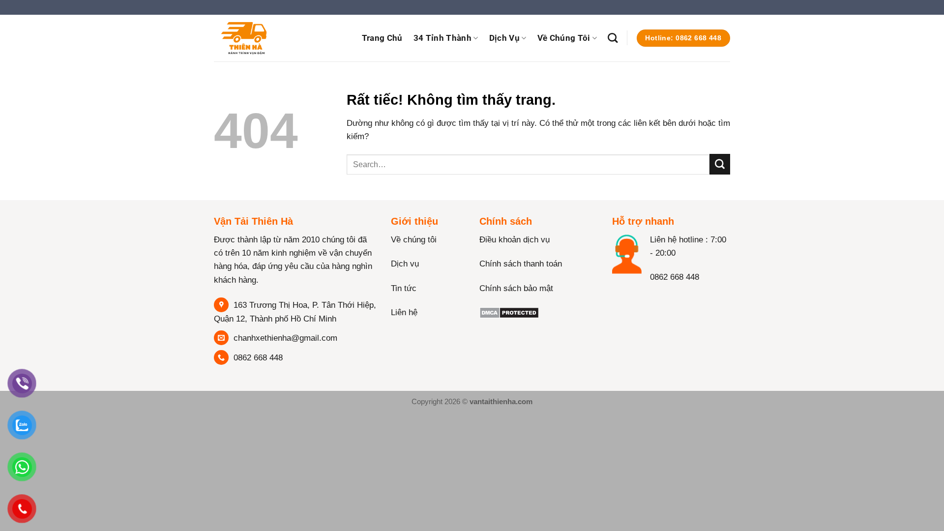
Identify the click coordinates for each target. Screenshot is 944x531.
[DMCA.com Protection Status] (509, 312)
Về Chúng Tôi (563, 38)
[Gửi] (719, 164)
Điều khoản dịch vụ (514, 239)
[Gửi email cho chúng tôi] (735, 12)
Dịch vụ (504, 38)
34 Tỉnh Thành (442, 38)
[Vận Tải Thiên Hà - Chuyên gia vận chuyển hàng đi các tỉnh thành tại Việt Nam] (263, 38)
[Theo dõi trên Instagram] (640, 297)
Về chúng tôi (414, 239)
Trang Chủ (382, 38)
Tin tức (403, 288)
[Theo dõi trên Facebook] (621, 297)
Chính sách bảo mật (516, 288)
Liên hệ (404, 312)
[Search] (613, 38)
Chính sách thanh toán (520, 263)
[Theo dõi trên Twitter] (659, 297)
